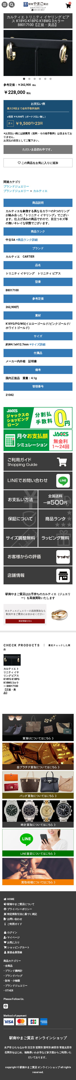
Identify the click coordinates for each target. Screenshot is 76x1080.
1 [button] (25, 79)
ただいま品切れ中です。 (38, 149)
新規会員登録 (14, 952)
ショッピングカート (18, 947)
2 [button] (30, 79)
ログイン (12, 932)
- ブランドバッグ (13, 975)
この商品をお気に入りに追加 (39, 162)
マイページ (13, 937)
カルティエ (40, 191)
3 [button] (35, 79)
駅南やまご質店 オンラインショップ (38, 1038)
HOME (10, 899)
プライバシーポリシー (19, 909)
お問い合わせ (14, 919)
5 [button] (46, 79)
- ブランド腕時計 (13, 970)
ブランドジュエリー (16, 186)
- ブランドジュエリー (15, 985)
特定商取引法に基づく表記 (22, 914)
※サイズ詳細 (37, 344)
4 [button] (40, 79)
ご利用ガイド (14, 924)
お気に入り (13, 942)
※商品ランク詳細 (27, 239)
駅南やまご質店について (20, 904)
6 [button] (51, 79)
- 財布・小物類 (12, 980)
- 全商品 (8, 965)
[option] (38, 53)
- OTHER (8, 990)
